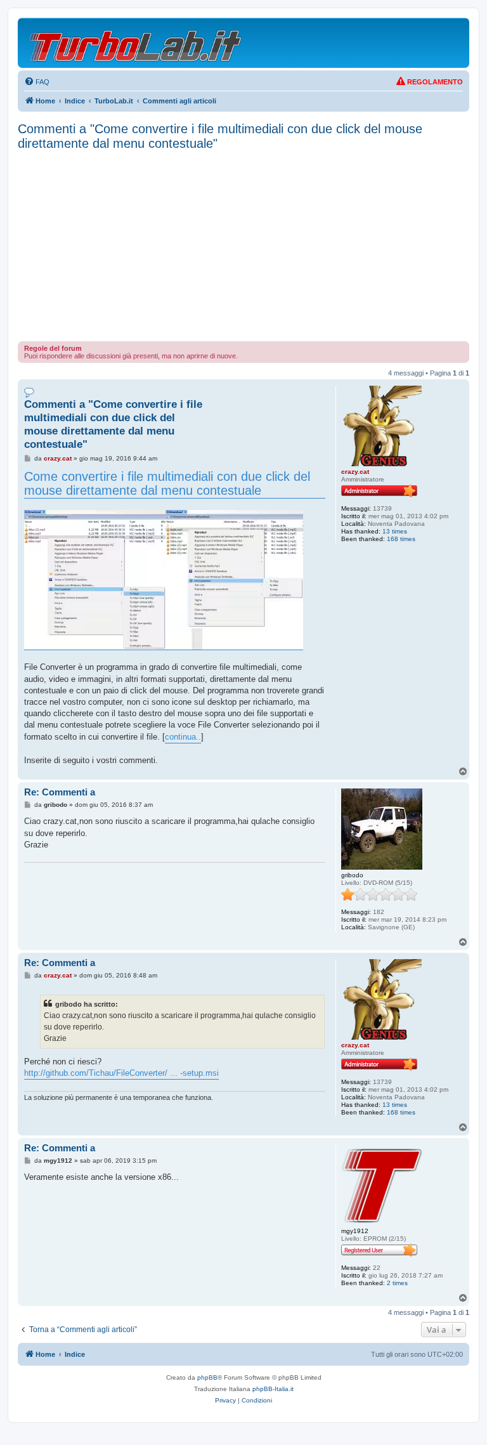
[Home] (136, 43)
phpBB (207, 1377)
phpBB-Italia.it (273, 1388)
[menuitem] (36, 81)
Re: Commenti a (59, 792)
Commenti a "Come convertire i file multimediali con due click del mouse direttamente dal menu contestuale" (220, 136)
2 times (397, 1282)
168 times (401, 538)
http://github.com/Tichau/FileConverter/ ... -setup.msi (121, 1073)
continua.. (183, 737)
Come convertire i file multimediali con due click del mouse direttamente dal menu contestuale (167, 483)
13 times (394, 531)
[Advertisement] (243, 246)
